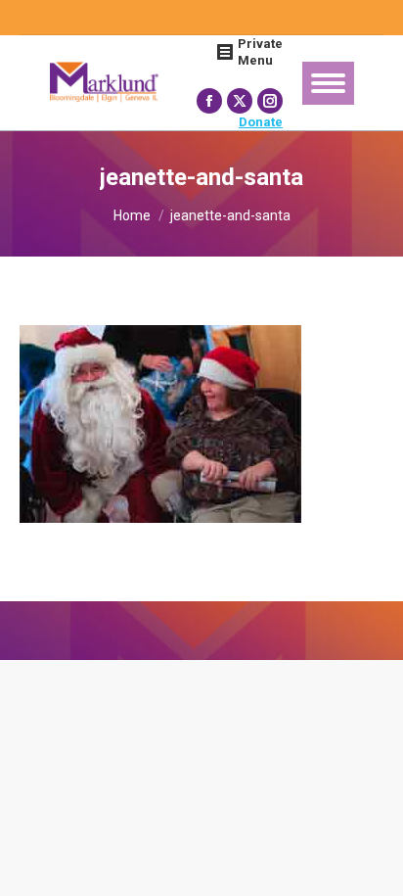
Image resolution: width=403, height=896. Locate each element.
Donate (261, 122)
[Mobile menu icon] (328, 83)
